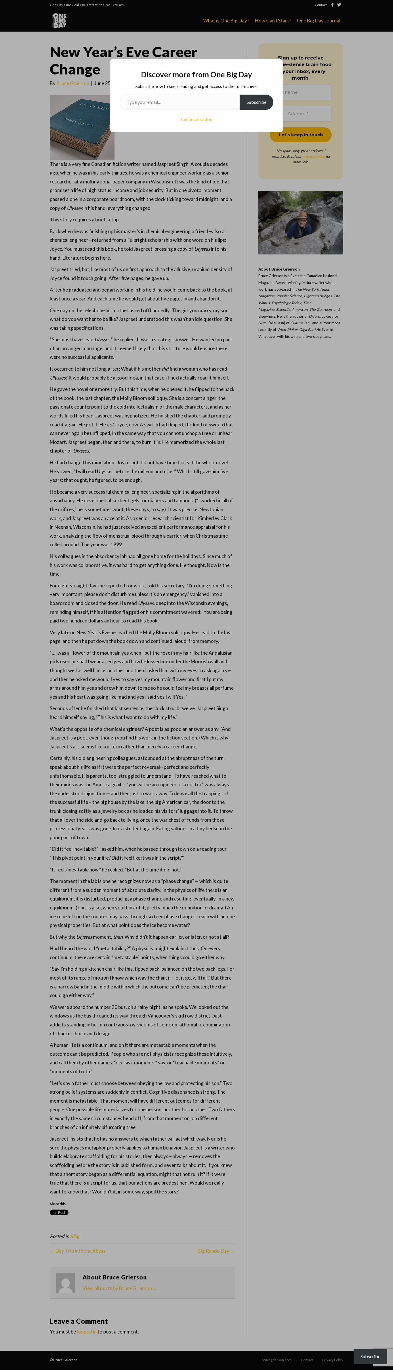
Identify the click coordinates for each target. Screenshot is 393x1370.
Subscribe (256, 102)
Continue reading (196, 119)
